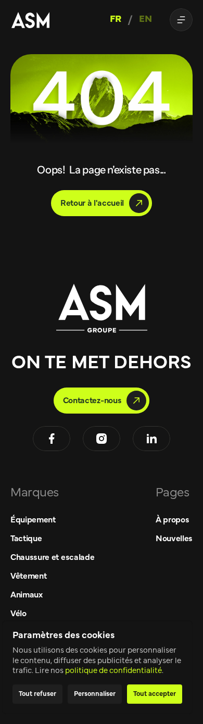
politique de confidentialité (113, 671)
